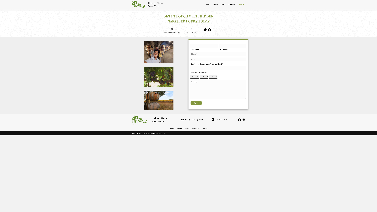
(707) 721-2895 (191, 32)
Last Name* (223, 49)
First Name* (195, 49)
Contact (205, 129)
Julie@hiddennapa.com (172, 32)
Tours (187, 129)
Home (172, 129)
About (179, 129)
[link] (208, 5)
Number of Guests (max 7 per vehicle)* (206, 64)
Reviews (195, 129)
